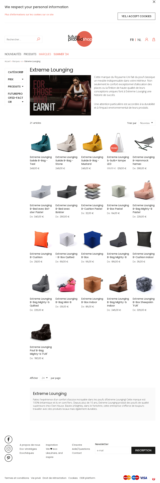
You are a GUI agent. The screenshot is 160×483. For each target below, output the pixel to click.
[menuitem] (13, 53)
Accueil (7, 61)
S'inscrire (77, 444)
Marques (16, 61)
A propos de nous (30, 444)
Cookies (73, 478)
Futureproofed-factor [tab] (15, 98)
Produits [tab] (14, 86)
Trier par (132, 122)
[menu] (37, 53)
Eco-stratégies (28, 449)
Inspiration (52, 444)
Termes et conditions (17, 478)
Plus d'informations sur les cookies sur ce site (29, 14)
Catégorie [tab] (15, 72)
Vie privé (36, 478)
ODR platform (87, 478)
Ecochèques (27, 453)
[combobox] (23, 39)
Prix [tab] (10, 79)
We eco (51, 449)
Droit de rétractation (54, 478)
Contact (77, 453)
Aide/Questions (81, 449)
